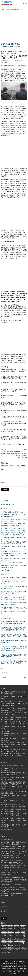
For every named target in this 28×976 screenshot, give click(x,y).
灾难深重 (10, 942)
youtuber (19, 358)
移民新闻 (17, 945)
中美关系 (23, 928)
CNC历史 (7, 53)
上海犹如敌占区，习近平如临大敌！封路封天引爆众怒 (13, 582)
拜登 (3, 249)
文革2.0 (16, 940)
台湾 (19, 65)
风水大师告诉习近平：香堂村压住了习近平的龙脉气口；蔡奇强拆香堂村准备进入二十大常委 (14, 403)
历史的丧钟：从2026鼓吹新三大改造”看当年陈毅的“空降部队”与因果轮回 (13, 603)
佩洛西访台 (13, 247)
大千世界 (10, 935)
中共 (15, 102)
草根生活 (4, 950)
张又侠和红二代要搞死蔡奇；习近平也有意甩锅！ (13, 612)
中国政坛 (23, 926)
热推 (15, 942)
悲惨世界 (10, 940)
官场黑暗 (20, 60)
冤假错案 (23, 931)
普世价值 (22, 940)
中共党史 (10, 926)
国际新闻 (4, 935)
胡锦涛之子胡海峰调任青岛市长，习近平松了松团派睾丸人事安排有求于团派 (14, 377)
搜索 (4, 918)
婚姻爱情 (4, 938)
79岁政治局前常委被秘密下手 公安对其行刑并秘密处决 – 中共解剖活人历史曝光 (13, 370)
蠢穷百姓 (16, 950)
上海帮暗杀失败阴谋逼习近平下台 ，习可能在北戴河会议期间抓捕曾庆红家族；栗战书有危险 (14, 423)
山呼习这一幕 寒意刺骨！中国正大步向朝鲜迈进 (14, 608)
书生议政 (4, 931)
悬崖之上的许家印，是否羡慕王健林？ (12, 444)
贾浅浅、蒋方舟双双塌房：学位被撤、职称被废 (13, 577)
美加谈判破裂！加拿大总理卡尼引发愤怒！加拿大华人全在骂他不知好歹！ (13, 622)
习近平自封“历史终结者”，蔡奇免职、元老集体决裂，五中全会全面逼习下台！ (13, 593)
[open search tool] (23, 3)
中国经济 (16, 928)
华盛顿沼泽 (10, 933)
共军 (13, 65)
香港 (9, 952)
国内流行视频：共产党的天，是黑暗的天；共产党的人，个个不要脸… (14, 390)
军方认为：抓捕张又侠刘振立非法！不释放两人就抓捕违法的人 (14, 656)
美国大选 (17, 947)
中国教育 (4, 928)
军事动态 (16, 931)
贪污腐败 (4, 952)
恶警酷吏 (4, 940)
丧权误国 (4, 926)
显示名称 (3, 482)
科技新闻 (11, 945)
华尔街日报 (8, 245)
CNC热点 (13, 53)
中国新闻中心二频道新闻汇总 (12, 8)
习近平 (9, 65)
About (3, 971)
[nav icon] (26, 3)
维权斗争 (11, 947)
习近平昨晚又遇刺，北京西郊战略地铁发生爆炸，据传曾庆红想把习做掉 (14, 662)
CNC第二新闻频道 (12, 51)
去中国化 (17, 933)
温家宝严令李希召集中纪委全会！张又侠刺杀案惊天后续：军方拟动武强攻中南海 (14, 635)
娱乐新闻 (22, 935)
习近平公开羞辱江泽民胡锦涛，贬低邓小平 (14, 417)
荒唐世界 (10, 950)
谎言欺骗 (23, 950)
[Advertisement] (14, 28)
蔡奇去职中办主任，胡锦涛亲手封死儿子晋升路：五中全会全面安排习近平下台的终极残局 (13, 598)
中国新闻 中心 (5, 60)
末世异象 (4, 942)
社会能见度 (4, 945)
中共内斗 (16, 926)
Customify (14, 973)
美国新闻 (24, 947)
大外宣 (16, 935)
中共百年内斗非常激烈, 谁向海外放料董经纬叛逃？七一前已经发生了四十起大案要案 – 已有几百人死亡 (14, 438)
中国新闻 (10, 928)
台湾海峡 (23, 65)
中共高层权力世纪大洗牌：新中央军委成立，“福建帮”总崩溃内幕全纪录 (14, 587)
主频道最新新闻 (7, 618)
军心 (16, 65)
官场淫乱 (16, 938)
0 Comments (5, 62)
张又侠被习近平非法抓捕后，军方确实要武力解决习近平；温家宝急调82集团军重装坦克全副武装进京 (14, 648)
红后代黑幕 (4, 947)
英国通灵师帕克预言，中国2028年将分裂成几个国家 (13, 641)
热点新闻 (21, 942)
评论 (2, 469)
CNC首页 (4, 51)
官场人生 (10, 938)
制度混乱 (4, 933)
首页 (3, 8)
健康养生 (10, 931)
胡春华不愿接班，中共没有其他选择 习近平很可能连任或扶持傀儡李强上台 (13, 629)
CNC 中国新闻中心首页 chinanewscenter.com (10, 45)
